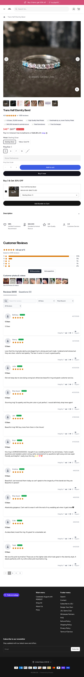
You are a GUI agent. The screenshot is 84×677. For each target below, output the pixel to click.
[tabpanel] (42, 436)
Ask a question (49, 271)
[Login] (74, 9)
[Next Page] (20, 573)
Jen (16, 416)
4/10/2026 (75, 442)
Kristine (18, 469)
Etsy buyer (19, 391)
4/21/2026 (75, 341)
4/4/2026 (76, 546)
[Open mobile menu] (4, 9)
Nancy (17, 340)
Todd (17, 545)
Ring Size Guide (8, 162)
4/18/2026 (75, 417)
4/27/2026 (75, 316)
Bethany (18, 315)
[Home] (4, 17)
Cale (17, 521)
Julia (17, 366)
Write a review (35, 271)
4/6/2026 (76, 470)
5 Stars (7, 322)
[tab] (11, 292)
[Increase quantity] (16, 167)
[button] (42, 213)
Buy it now (42, 173)
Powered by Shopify (46, 672)
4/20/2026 (75, 367)
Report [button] (77, 333)
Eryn (17, 440)
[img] (18, 317)
